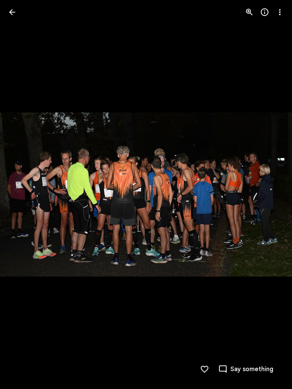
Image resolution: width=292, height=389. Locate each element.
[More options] (279, 12)
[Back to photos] (12, 12)
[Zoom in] (249, 12)
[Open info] (264, 12)
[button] (21, 194)
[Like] (204, 369)
